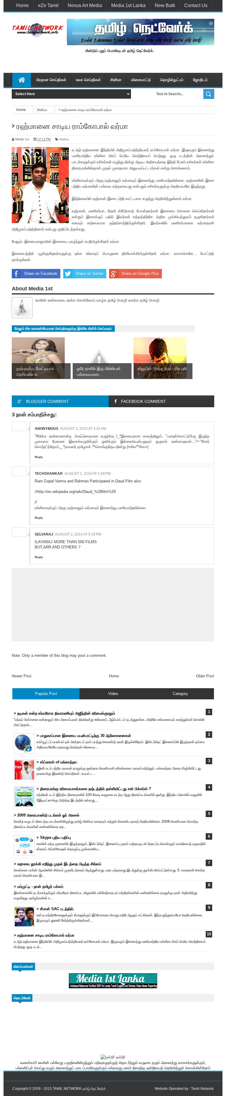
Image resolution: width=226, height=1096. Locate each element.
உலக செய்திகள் (88, 80)
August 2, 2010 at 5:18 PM (78, 534)
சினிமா (116, 80)
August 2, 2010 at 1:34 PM (87, 474)
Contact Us (195, 5)
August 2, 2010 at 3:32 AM (83, 429)
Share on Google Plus (140, 273)
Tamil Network (202, 1089)
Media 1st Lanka (128, 5)
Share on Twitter (89, 273)
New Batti (165, 5)
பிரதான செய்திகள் (51, 80)
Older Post (205, 676)
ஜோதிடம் (200, 80)
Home (22, 5)
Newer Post (21, 676)
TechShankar (49, 474)
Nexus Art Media (85, 5)
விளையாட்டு (141, 80)
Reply (39, 457)
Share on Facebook (40, 273)
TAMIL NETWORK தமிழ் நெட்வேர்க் (79, 1089)
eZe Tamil (48, 5)
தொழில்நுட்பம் (171, 80)
